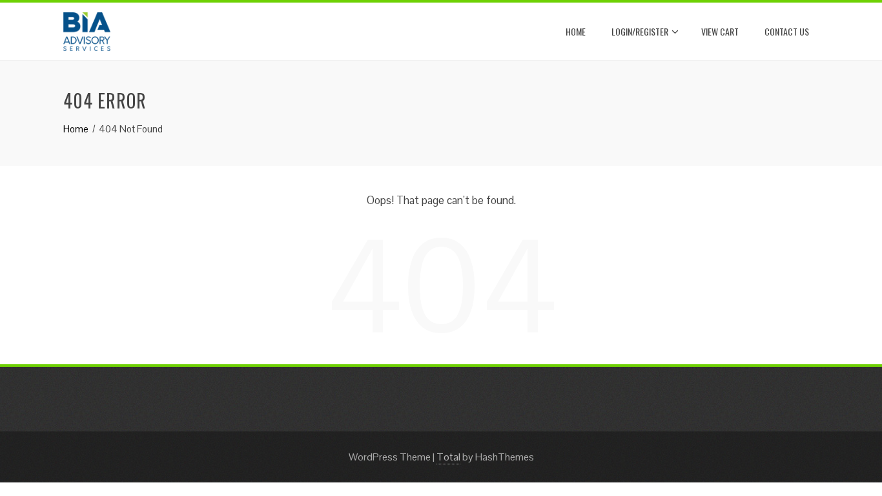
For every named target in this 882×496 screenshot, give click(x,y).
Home (576, 31)
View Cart (720, 31)
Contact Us (786, 31)
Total (448, 457)
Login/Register (639, 31)
